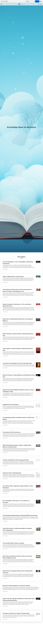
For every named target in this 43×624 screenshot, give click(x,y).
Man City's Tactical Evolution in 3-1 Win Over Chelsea (16, 585)
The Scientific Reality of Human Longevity (13, 543)
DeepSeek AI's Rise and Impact (11, 404)
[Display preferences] (41, 4)
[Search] (39, 4)
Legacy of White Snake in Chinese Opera (13, 276)
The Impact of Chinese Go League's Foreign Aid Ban (16, 613)
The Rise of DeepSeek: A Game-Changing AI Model (16, 460)
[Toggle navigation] (1, 4)
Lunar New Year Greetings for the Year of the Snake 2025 (17, 363)
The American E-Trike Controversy (11, 432)
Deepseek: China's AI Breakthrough (12, 473)
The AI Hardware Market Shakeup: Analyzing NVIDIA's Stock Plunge (20, 515)
